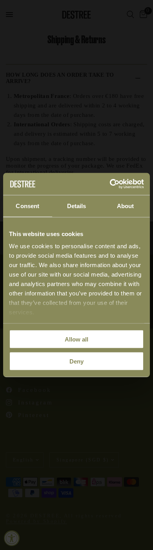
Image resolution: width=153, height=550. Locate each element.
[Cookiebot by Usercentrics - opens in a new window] (110, 184)
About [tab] (125, 205)
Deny (76, 361)
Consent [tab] (27, 205)
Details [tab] (76, 205)
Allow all (76, 339)
